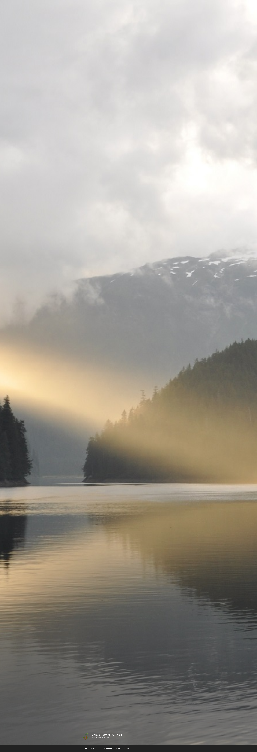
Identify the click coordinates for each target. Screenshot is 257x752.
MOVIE (118, 748)
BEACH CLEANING (105, 748)
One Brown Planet (107, 734)
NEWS (93, 748)
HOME (85, 748)
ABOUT (126, 748)
